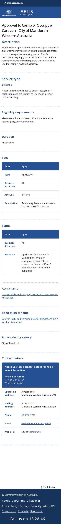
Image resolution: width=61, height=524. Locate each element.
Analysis (23, 511)
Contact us (9, 511)
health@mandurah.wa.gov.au (36, 423)
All (23, 183)
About (6, 500)
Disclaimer (33, 500)
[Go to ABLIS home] (17, 12)
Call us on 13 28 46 (27, 518)
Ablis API (49, 506)
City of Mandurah (31, 431)
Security (36, 506)
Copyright (18, 500)
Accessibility (10, 506)
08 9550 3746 (28, 415)
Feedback (36, 511)
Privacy (24, 506)
